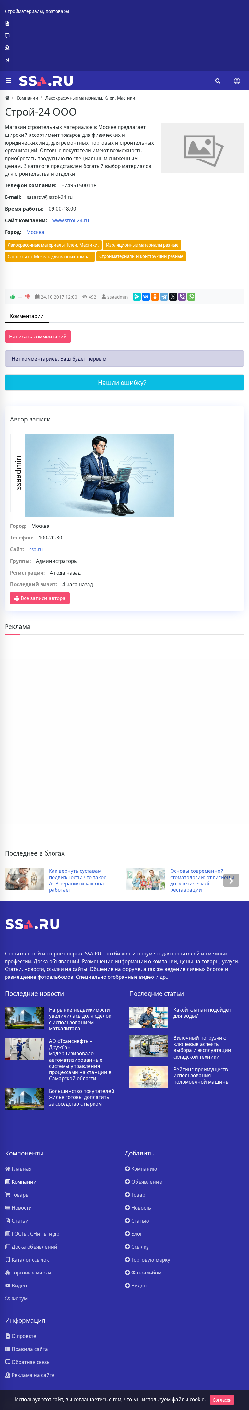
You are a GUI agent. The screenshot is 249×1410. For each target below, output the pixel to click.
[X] (173, 297)
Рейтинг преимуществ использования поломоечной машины (201, 1075)
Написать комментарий (38, 336)
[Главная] (7, 98)
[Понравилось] (12, 297)
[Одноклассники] (155, 297)
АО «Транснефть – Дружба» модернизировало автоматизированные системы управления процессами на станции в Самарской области (80, 1060)
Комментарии (27, 316)
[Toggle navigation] (237, 81)
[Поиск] (218, 81)
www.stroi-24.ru (70, 220)
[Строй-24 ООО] (202, 148)
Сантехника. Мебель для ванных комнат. (50, 257)
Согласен (222, 1400)
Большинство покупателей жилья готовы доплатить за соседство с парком (81, 1097)
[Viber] (182, 297)
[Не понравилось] (27, 297)
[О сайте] (37, 24)
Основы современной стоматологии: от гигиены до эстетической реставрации (202, 880)
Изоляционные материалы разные (142, 245)
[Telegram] (37, 60)
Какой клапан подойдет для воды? (202, 1013)
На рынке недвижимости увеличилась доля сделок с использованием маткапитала (80, 1019)
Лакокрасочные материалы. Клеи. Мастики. (53, 245)
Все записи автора (42, 598)
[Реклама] (37, 48)
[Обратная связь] (37, 36)
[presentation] (18, 880)
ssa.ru (36, 549)
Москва (35, 232)
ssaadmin (117, 297)
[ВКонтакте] (146, 297)
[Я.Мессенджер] (137, 297)
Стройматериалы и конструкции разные (141, 256)
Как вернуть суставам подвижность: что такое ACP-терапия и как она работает (78, 880)
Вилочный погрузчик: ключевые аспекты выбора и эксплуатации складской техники (202, 1047)
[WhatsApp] (191, 297)
